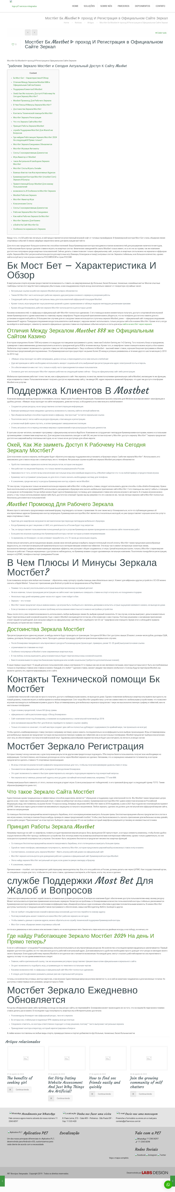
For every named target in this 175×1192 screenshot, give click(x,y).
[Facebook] (140, 1155)
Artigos (91, 23)
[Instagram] (151, 1155)
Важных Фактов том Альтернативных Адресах (34, 172)
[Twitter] (162, 1155)
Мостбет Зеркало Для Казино (26, 220)
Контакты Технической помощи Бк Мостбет (33, 113)
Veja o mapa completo (119, 1158)
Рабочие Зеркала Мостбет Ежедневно (30, 212)
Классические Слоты (22, 204)
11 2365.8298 (144, 1142)
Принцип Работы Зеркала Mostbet (28, 126)
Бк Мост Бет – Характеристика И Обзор (31, 78)
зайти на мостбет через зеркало (137, 324)
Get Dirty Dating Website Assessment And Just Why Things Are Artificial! (66, 1085)
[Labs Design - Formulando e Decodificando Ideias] (155, 1173)
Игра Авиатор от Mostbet (24, 157)
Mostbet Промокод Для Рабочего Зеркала (32, 101)
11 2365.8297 (152, 1139)
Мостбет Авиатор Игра (23, 199)
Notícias (78, 23)
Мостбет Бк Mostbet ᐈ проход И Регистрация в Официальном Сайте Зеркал (134, 23)
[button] (168, 1185)
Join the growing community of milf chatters (146, 1082)
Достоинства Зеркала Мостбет (27, 109)
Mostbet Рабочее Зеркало (25, 195)
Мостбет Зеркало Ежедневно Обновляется (32, 144)
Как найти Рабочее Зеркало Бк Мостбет (31, 216)
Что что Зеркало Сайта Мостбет (27, 122)
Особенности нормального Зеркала (29, 229)
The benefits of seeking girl (19, 1080)
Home (66, 23)
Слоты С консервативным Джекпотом (30, 153)
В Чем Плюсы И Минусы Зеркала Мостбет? (32, 105)
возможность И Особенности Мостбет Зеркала (34, 191)
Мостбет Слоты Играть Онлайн (27, 168)
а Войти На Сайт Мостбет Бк (26, 225)
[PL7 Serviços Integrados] (23, 6)
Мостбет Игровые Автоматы (26, 149)
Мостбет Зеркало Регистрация (27, 117)
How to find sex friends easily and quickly (104, 1082)
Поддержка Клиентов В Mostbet (27, 89)
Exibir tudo (162, 33)
